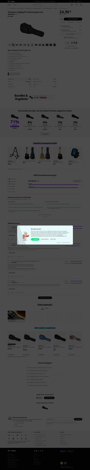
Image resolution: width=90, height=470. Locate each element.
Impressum (59, 242)
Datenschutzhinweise (65, 242)
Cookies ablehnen (45, 239)
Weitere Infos (53, 239)
